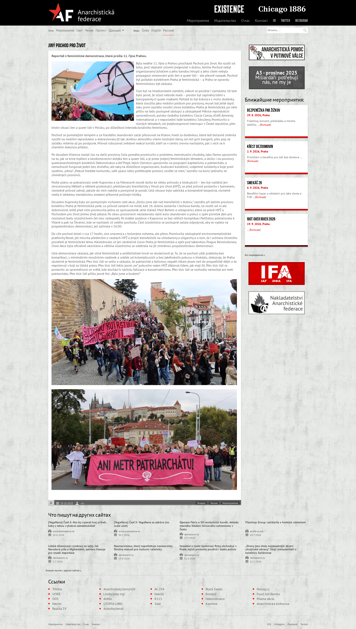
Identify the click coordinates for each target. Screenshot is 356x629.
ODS (55, 599)
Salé (158, 604)
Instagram (301, 21)
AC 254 (159, 589)
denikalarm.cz (191, 534)
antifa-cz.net (256, 530)
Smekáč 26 (254, 182)
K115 (158, 599)
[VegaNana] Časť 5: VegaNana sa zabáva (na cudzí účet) (141, 524)
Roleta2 (211, 594)
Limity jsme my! (114, 594)
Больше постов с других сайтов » (63, 570)
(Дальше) (115, 30)
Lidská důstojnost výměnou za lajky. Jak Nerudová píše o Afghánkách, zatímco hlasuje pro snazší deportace (76, 549)
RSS (269, 624)
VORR (56, 594)
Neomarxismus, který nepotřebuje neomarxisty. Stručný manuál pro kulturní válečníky (143, 547)
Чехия (89, 30)
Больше (265, 125)
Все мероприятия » (255, 255)
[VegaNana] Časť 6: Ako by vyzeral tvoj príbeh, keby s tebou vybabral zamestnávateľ (77, 524)
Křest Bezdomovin (260, 146)
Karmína (211, 604)
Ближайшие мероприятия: (274, 100)
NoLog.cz (263, 589)
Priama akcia (265, 599)
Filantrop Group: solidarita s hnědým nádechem (275, 522)
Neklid (159, 594)
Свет (79, 30)
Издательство (225, 21)
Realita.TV (59, 609)
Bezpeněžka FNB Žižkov (263, 110)
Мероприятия (198, 21)
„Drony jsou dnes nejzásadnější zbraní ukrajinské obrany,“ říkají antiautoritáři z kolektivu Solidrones (270, 549)
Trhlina (57, 589)
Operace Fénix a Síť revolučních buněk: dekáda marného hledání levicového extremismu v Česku (209, 525)
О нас (245, 21)
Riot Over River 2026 (261, 219)
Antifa (107, 599)
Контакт (261, 21)
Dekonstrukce (215, 599)
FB (274, 21)
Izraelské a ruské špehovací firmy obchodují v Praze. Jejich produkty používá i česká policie (208, 547)
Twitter (285, 21)
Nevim (56, 604)
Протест (101, 30)
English (156, 30)
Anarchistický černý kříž (119, 589)
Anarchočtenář (113, 609)
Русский (168, 30)
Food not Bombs (268, 594)
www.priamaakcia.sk (63, 530)
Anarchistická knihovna (273, 604)
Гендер (201, 503)
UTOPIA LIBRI (112, 604)
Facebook (292, 624)
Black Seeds (214, 589)
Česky (145, 30)
